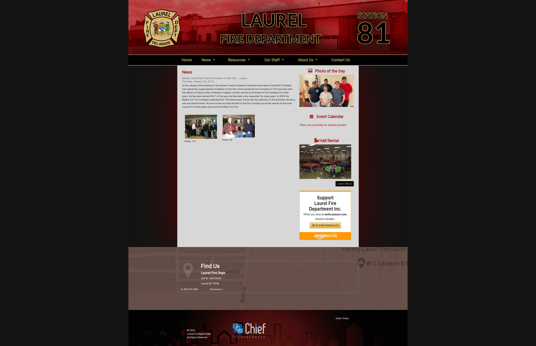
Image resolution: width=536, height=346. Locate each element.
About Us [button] (306, 60)
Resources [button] (237, 60)
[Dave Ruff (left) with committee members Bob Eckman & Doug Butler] (238, 125)
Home (187, 60)
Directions (215, 289)
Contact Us (340, 60)
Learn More (344, 183)
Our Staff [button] (272, 60)
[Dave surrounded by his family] (201, 126)
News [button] (207, 60)
